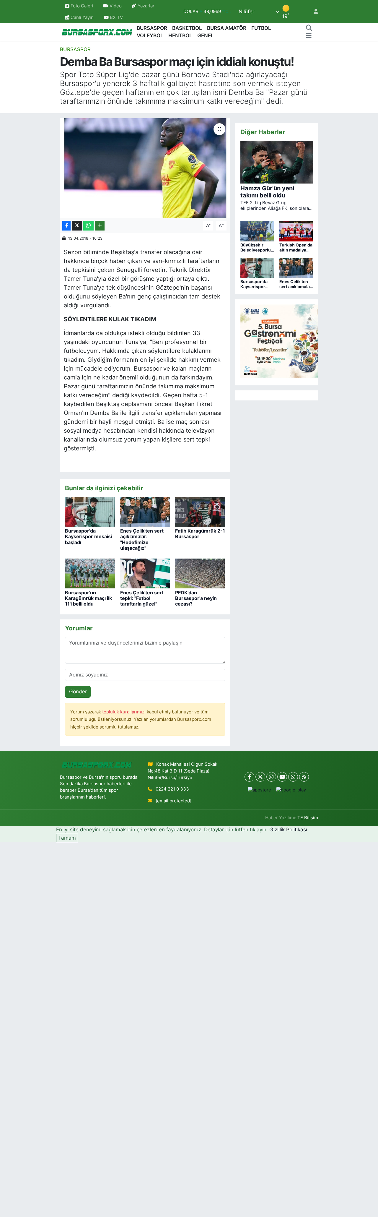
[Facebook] (249, 777)
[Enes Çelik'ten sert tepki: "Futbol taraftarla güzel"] (145, 573)
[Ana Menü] (309, 36)
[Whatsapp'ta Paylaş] (88, 226)
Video (116, 6)
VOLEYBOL (150, 35)
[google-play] (291, 790)
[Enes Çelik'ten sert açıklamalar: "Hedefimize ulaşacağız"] (145, 512)
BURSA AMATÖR (226, 28)
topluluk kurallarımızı (124, 712)
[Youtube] (282, 777)
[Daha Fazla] (100, 226)
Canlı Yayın (81, 17)
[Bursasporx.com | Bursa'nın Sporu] (97, 31)
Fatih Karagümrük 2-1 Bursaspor (200, 533)
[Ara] (309, 28)
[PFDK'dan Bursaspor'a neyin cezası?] (200, 573)
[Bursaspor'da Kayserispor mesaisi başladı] (90, 512)
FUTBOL (261, 28)
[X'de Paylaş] (77, 226)
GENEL (205, 35)
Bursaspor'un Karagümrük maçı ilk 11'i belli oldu (88, 598)
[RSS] (304, 777)
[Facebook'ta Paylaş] (66, 226)
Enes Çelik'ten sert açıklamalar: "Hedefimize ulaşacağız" (142, 539)
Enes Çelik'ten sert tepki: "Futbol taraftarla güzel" (142, 598)
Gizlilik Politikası (288, 830)
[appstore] (259, 790)
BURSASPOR (152, 28)
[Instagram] (271, 777)
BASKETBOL (187, 28)
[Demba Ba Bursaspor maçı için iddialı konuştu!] (145, 168)
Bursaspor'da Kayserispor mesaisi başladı (88, 536)
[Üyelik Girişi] (313, 11)
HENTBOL (180, 35)
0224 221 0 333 (172, 789)
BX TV (116, 17)
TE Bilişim (307, 817)
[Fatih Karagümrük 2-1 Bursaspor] (200, 512)
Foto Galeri (82, 6)
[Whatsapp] (293, 777)
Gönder (78, 691)
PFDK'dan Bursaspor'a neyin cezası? (196, 598)
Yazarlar (146, 6)
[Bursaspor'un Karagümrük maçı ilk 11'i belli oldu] (90, 573)
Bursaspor (75, 49)
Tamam (67, 838)
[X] (260, 777)
